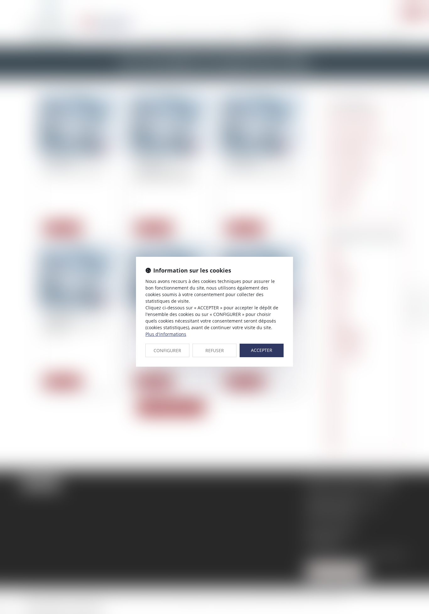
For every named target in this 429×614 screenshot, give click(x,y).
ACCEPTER (261, 350)
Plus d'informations (165, 334)
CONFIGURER (167, 350)
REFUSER (214, 350)
